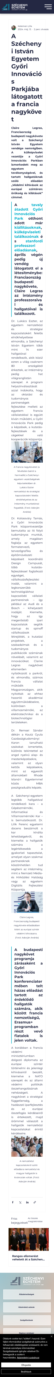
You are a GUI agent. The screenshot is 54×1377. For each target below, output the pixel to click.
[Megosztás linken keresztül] (34, 1202)
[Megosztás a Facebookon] (12, 1202)
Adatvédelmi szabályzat (28, 1357)
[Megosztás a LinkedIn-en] (27, 1202)
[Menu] (48, 6)
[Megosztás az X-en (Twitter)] (20, 1202)
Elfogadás (26, 1364)
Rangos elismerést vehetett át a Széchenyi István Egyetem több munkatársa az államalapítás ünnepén (28, 1257)
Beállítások (26, 1371)
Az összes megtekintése (35, 1220)
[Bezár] (49, 1338)
